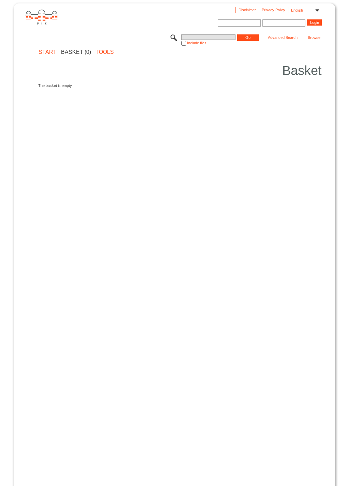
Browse (314, 37)
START (48, 52)
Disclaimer (247, 10)
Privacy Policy (273, 10)
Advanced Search (283, 37)
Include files (197, 43)
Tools (104, 52)
